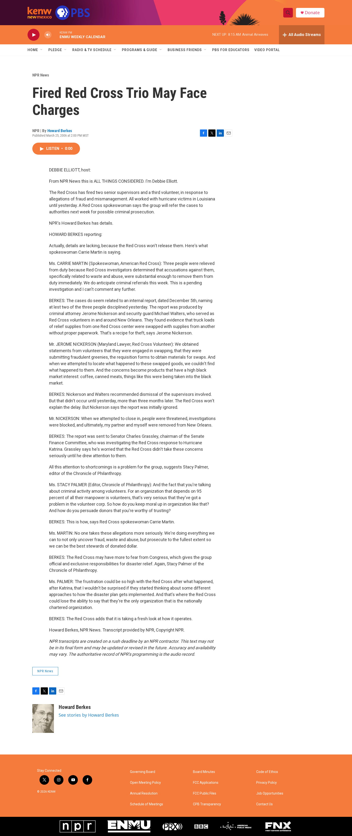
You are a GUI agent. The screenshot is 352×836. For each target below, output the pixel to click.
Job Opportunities (269, 793)
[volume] (48, 34)
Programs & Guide (139, 50)
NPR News (40, 75)
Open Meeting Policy (145, 782)
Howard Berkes (59, 130)
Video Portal (267, 50)
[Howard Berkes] (43, 718)
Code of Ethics (267, 772)
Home (33, 50)
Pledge (55, 50)
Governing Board (142, 772)
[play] (33, 35)
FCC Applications (205, 782)
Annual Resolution (144, 793)
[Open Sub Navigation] (42, 50)
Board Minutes (204, 772)
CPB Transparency (207, 804)
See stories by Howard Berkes (89, 715)
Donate (312, 12)
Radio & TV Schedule (92, 50)
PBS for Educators (231, 50)
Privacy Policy (266, 782)
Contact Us (264, 804)
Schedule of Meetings (146, 804)
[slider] (55, 34)
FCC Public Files (204, 793)
